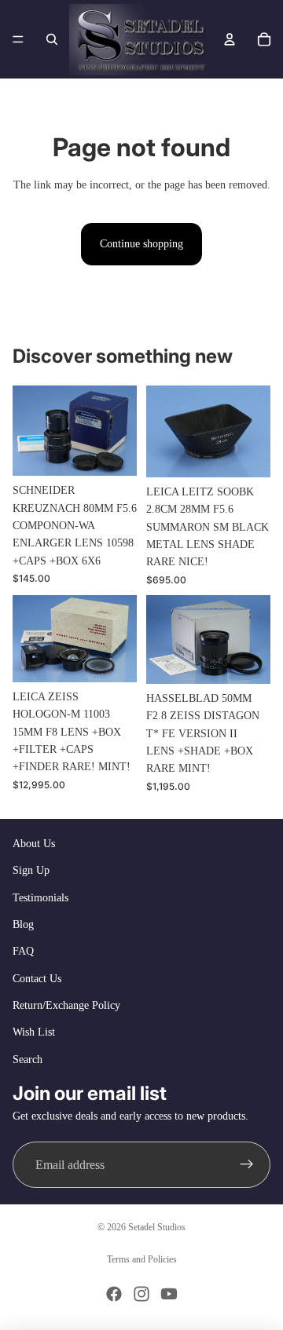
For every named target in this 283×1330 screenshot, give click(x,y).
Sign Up (31, 870)
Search (27, 1059)
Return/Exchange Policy (66, 1005)
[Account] (229, 39)
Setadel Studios (157, 1227)
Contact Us (37, 979)
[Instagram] (141, 1293)
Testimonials (40, 898)
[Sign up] (246, 1165)
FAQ (23, 951)
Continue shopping (141, 244)
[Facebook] (114, 1293)
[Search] (52, 39)
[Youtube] (169, 1293)
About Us (34, 844)
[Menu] (18, 39)
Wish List (34, 1032)
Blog (23, 924)
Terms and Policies (142, 1259)
